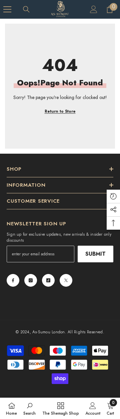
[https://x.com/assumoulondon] (66, 280)
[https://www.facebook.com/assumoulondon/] (13, 280)
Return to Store (60, 111)
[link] (29, 408)
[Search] (26, 9)
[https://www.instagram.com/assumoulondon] (30, 280)
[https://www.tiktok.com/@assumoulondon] (48, 280)
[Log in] (93, 9)
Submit (95, 254)
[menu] (7, 9)
